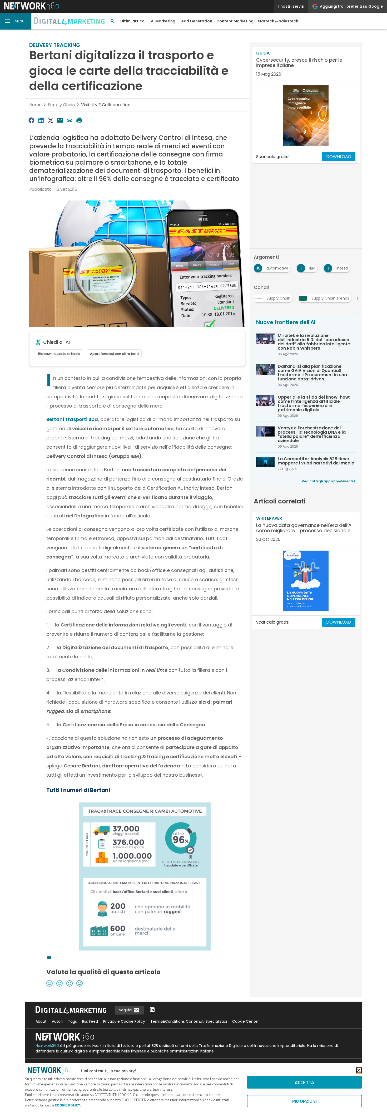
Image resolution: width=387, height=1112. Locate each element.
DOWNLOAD (338, 157)
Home (35, 105)
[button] (16, 21)
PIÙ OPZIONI (304, 1101)
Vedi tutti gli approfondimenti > (328, 481)
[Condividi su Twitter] (50, 120)
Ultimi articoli (133, 21)
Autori (57, 1021)
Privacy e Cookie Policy (124, 1021)
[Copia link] (70, 120)
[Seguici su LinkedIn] (152, 1010)
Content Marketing (235, 21)
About (41, 1021)
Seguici (126, 1010)
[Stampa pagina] (79, 120)
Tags (72, 1021)
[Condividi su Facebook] (31, 120)
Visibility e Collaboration (105, 105)
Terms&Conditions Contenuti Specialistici (188, 1021)
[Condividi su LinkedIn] (41, 120)
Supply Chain (61, 105)
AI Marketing (163, 21)
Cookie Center (245, 1021)
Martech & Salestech (278, 21)
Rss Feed (90, 1021)
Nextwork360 (47, 1045)
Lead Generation (196, 21)
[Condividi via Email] (60, 120)
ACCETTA (304, 1082)
